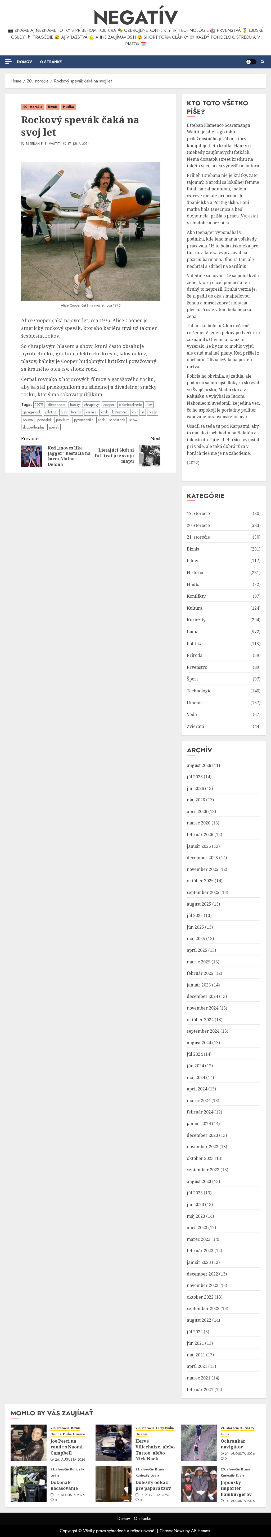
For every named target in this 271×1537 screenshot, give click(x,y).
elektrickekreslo (130, 404)
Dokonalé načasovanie (64, 1485)
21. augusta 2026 (240, 1454)
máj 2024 (196, 1077)
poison (28, 419)
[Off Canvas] (8, 61)
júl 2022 (195, 1332)
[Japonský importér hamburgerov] (199, 1484)
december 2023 (202, 1135)
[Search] (262, 62)
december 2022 (202, 1274)
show (133, 419)
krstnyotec (119, 412)
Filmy (192, 561)
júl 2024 (195, 1054)
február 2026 (200, 834)
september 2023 (203, 1170)
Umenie (195, 703)
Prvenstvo (197, 667)
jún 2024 (195, 1066)
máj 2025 (196, 938)
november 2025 (202, 869)
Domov (24, 61)
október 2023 (200, 1158)
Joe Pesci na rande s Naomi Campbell (67, 1447)
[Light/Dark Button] (251, 61)
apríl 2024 (197, 1089)
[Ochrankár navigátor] (199, 1443)
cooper (108, 404)
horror (76, 412)
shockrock (117, 419)
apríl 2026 (197, 811)
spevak (54, 427)
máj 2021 (196, 1355)
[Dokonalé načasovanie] (29, 1484)
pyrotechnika (83, 419)
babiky (75, 404)
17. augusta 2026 (154, 1495)
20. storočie (32, 106)
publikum (63, 419)
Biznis (52, 106)
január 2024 (199, 1123)
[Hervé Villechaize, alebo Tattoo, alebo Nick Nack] (114, 1443)
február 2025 (200, 973)
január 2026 (199, 846)
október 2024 (200, 1020)
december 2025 (202, 858)
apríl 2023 (197, 1227)
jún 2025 (195, 927)
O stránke (51, 61)
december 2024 (202, 996)
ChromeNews (172, 1531)
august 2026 (199, 765)
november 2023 (202, 1147)
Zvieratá (195, 726)
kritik (104, 412)
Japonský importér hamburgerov (236, 1488)
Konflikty (196, 596)
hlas (64, 412)
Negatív (135, 17)
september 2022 (203, 1308)
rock (101, 419)
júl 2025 (195, 915)
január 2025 (199, 985)
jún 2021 (195, 1343)
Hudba (68, 106)
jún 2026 (195, 788)
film (149, 404)
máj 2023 (196, 1216)
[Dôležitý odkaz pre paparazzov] (114, 1484)
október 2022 (200, 1297)
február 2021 (200, 1389)
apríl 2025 (197, 950)
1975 (39, 404)
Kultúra (194, 608)
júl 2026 (195, 777)
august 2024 (199, 1043)
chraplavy (91, 404)
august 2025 (199, 904)
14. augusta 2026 (240, 1501)
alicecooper (56, 404)
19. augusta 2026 (70, 1495)
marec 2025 (198, 962)
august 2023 (199, 1181)
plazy (153, 412)
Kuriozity (196, 620)
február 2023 (200, 1251)
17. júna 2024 (78, 144)
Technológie (199, 691)
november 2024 (202, 1008)
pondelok (44, 419)
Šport (192, 679)
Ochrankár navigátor (233, 1444)
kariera (91, 412)
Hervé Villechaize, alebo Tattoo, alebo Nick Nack (155, 1450)
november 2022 (202, 1285)
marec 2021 (198, 1378)
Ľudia (192, 632)
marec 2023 (198, 1239)
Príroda (194, 655)
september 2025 (203, 892)
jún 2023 (195, 1204)
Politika (194, 644)
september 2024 (203, 1031)
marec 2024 (198, 1100)
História (195, 572)
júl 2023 (195, 1193)
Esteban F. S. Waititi (43, 144)
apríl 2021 (197, 1366)
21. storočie (198, 537)
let (142, 412)
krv (134, 412)
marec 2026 (198, 823)
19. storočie (198, 513)
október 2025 (200, 881)
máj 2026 (196, 800)
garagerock (32, 412)
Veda (192, 714)
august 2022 (199, 1320)
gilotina (50, 412)
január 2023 (199, 1262)
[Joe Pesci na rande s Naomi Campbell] (29, 1443)
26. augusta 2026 (70, 1460)
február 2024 (200, 1112)
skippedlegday (33, 427)
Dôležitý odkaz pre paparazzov (153, 1485)
